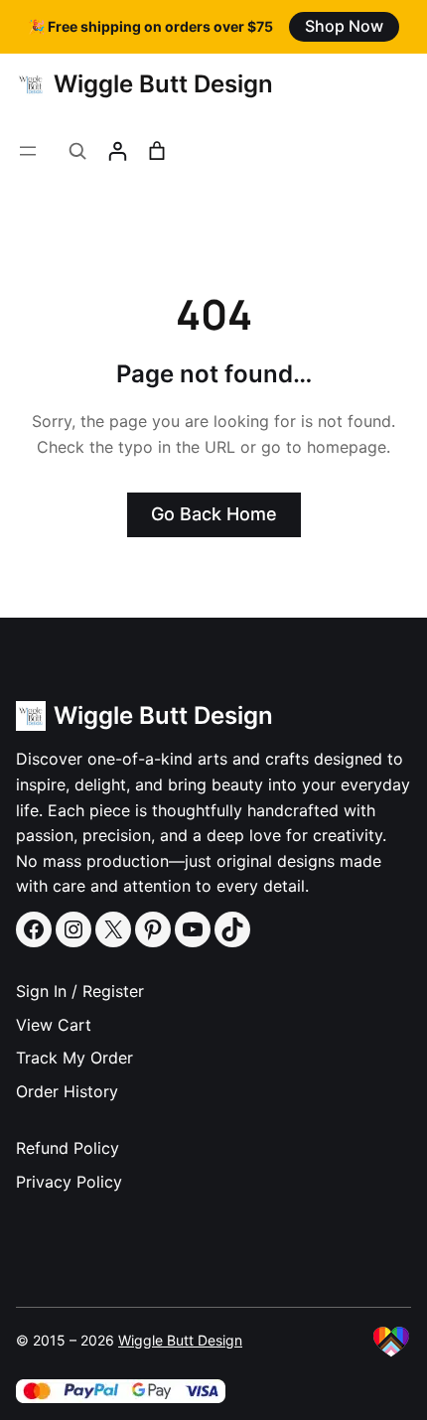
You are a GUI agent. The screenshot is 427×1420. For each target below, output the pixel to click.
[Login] (117, 151)
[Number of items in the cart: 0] (157, 151)
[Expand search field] (77, 151)
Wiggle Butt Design (163, 84)
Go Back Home (214, 513)
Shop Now (344, 26)
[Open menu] (28, 151)
